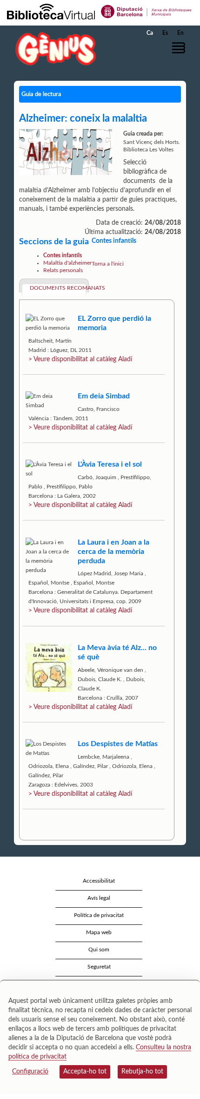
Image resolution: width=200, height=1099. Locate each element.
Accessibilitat (99, 881)
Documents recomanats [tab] (58, 288)
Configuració (30, 1071)
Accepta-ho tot (85, 1071)
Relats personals (63, 270)
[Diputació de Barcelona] (146, 11)
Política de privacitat (99, 915)
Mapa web (99, 932)
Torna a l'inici (108, 264)
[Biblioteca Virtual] (51, 11)
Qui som (98, 949)
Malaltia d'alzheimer (67, 263)
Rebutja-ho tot (142, 1071)
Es (165, 33)
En (180, 33)
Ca (150, 33)
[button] (180, 48)
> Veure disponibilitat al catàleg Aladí (80, 359)
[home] (53, 48)
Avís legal (98, 898)
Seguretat (99, 966)
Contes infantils (62, 255)
